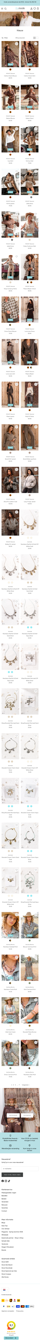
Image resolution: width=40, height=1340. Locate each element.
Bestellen (4, 1194)
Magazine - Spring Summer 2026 (12, 1230)
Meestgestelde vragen (9, 1191)
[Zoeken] (6, 7)
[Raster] (34, 36)
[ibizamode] (20, 7)
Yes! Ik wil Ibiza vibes (12, 1173)
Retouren (4, 1203)
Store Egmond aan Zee (9, 1269)
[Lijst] (37, 36)
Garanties (5, 1206)
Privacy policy (19, 1309)
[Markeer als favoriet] (16, 42)
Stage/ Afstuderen (8, 1245)
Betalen (4, 1197)
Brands (4, 1248)
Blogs (3, 1221)
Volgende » (25, 1083)
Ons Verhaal (5, 1227)
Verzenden (5, 1200)
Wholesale (5, 1233)
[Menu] (2, 7)
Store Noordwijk (7, 1266)
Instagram (13, 1113)
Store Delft (5, 1260)
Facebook (27, 1113)
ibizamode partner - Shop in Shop (12, 1236)
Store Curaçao (6, 1272)
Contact (4, 1209)
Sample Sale (6, 1239)
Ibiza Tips (5, 1224)
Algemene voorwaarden (8, 1309)
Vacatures (5, 1242)
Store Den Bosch (7, 1263)
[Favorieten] (34, 7)
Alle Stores (5, 1275)
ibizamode (8, 1293)
